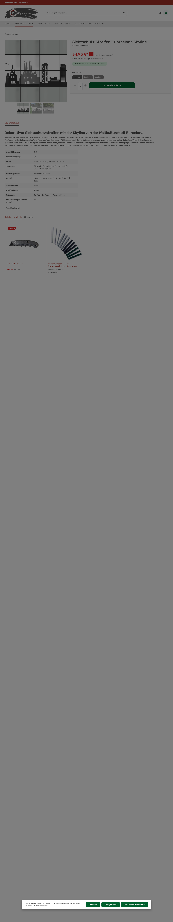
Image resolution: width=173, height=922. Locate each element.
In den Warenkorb (112, 85)
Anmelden (9, 3)
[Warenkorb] (165, 12)
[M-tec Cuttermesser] (24, 243)
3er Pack (87, 77)
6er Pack (98, 77)
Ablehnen (93, 904)
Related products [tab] (13, 217)
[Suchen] (124, 13)
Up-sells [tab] (28, 217)
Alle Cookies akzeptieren (134, 904)
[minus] (75, 85)
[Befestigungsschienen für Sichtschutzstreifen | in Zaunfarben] (65, 243)
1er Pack (77, 77)
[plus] (85, 85)
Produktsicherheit (13, 208)
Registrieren (23, 3)
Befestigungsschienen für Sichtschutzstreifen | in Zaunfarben (62, 265)
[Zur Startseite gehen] (21, 13)
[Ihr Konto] (160, 12)
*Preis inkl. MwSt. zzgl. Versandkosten (87, 59)
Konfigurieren (111, 904)
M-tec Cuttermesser (15, 264)
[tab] (12, 123)
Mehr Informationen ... (42, 906)
